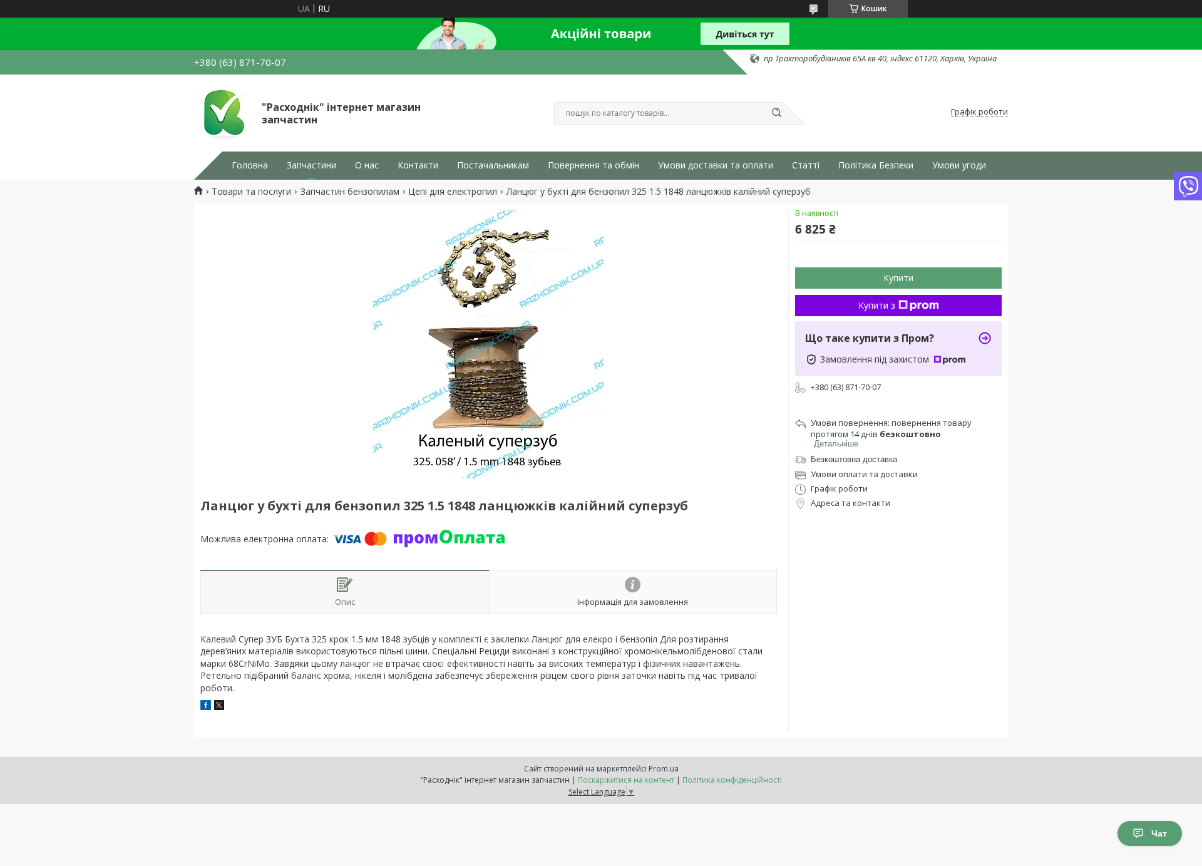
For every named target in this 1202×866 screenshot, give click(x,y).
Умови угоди (959, 165)
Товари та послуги (251, 191)
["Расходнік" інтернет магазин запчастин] (222, 112)
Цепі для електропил (452, 191)
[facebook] (205, 707)
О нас (367, 165)
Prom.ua (664, 768)
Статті (805, 165)
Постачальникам (493, 165)
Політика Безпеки (875, 165)
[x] (219, 707)
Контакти (418, 165)
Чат (1159, 833)
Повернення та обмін (593, 165)
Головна (250, 165)
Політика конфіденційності (732, 780)
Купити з (876, 305)
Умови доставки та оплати (715, 165)
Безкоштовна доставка (854, 459)
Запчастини (311, 165)
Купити (898, 278)
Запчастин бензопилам (349, 191)
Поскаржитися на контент (626, 780)
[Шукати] (776, 113)
